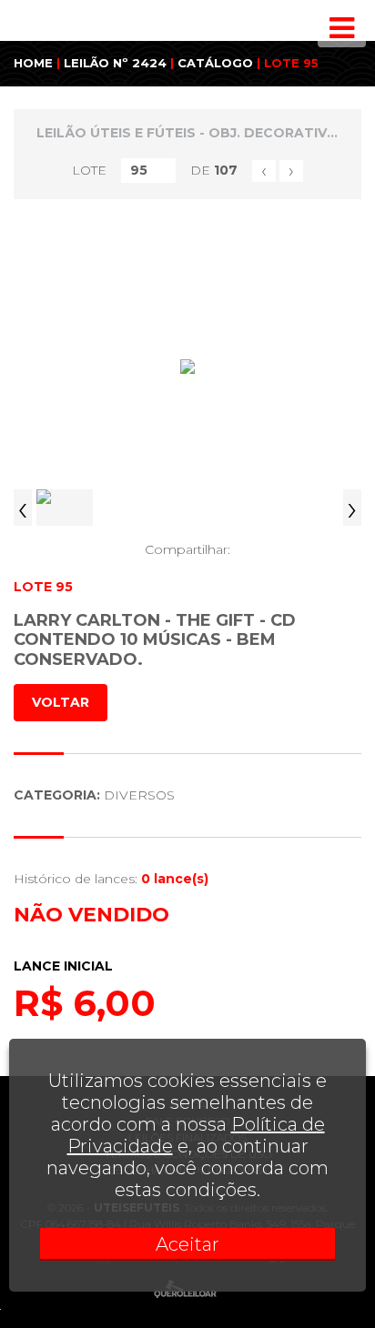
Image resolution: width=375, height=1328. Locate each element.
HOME (33, 62)
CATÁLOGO (215, 62)
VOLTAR (60, 702)
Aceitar (187, 1244)
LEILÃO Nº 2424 (115, 62)
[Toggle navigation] (342, 28)
